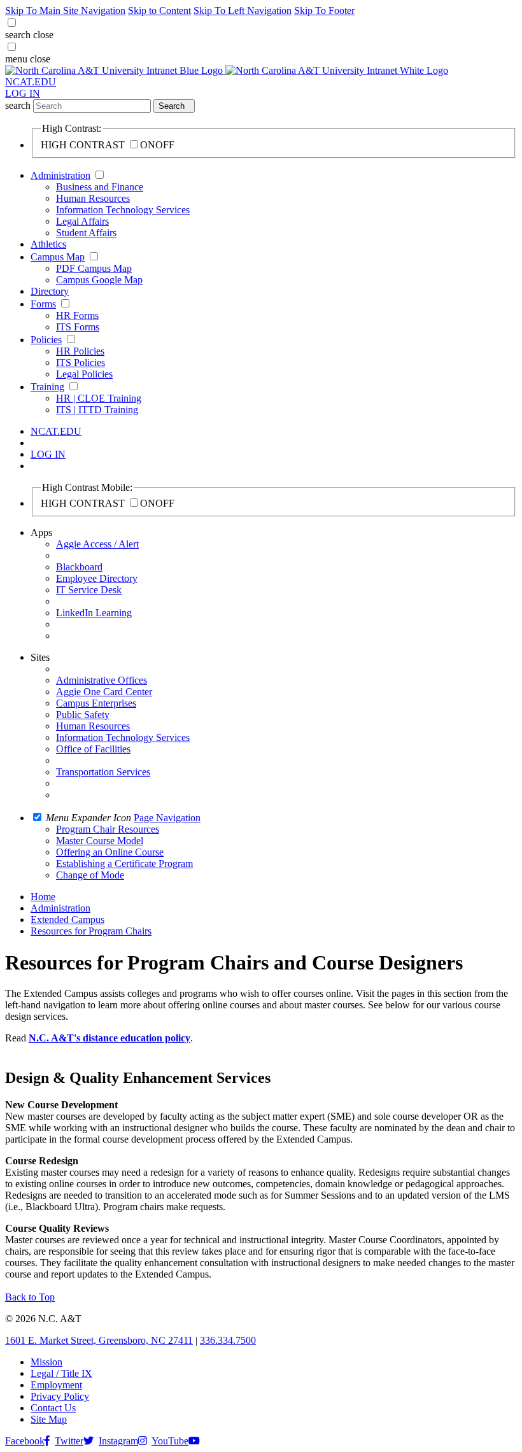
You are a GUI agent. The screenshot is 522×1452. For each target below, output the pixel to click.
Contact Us (53, 1407)
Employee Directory (97, 578)
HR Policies (80, 351)
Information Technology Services (123, 209)
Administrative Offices (101, 680)
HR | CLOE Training (98, 398)
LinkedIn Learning (94, 612)
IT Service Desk (89, 589)
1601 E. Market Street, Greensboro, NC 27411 (99, 1340)
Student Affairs (86, 232)
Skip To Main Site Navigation (65, 10)
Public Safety (82, 714)
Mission (46, 1362)
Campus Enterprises (96, 703)
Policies (46, 339)
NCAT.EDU (30, 81)
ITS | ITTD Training (97, 409)
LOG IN (22, 93)
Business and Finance (99, 186)
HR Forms (77, 315)
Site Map (49, 1419)
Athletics (48, 244)
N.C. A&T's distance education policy (109, 1038)
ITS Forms (77, 326)
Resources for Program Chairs (91, 931)
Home (43, 896)
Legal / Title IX (61, 1373)
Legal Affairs (82, 221)
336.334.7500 (228, 1340)
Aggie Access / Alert (97, 544)
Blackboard (79, 566)
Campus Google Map (99, 279)
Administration (60, 175)
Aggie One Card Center (104, 691)
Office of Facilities (93, 749)
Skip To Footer (324, 10)
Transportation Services (103, 771)
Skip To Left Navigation (243, 10)
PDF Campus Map (94, 268)
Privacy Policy (60, 1396)
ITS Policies (80, 362)
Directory (50, 291)
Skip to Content (159, 10)
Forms (43, 304)
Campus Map (58, 256)
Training (47, 386)
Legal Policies (84, 374)
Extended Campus (67, 919)
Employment (56, 1384)
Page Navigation (167, 817)
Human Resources (93, 198)
